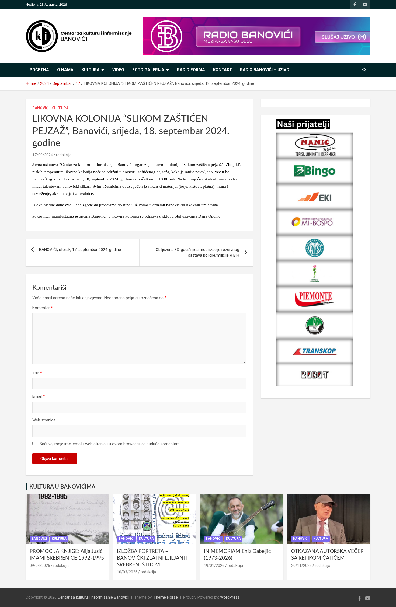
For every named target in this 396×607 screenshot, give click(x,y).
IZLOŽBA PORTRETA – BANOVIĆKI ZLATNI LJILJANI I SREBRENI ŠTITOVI (152, 558)
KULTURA (91, 69)
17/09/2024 (42, 155)
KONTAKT (222, 69)
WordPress (230, 597)
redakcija (63, 155)
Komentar (42, 307)
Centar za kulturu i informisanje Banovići (93, 597)
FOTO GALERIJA (148, 69)
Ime (37, 372)
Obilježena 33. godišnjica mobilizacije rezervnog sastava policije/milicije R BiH (197, 252)
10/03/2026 (127, 572)
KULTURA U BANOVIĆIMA (62, 487)
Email (38, 396)
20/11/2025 (301, 565)
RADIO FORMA (191, 69)
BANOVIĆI (41, 108)
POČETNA (39, 69)
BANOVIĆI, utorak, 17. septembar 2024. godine (80, 249)
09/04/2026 (40, 565)
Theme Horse (166, 597)
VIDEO (118, 69)
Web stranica (43, 420)
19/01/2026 (214, 565)
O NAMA (65, 69)
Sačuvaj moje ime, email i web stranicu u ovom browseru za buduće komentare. (110, 443)
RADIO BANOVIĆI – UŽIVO (264, 69)
